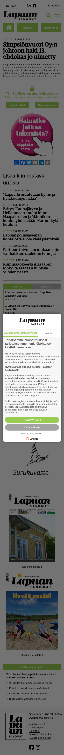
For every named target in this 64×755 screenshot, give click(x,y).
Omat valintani (32, 427)
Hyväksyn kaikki (32, 419)
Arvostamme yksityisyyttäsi (20, 332)
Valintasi (49, 333)
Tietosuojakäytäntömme (32, 433)
